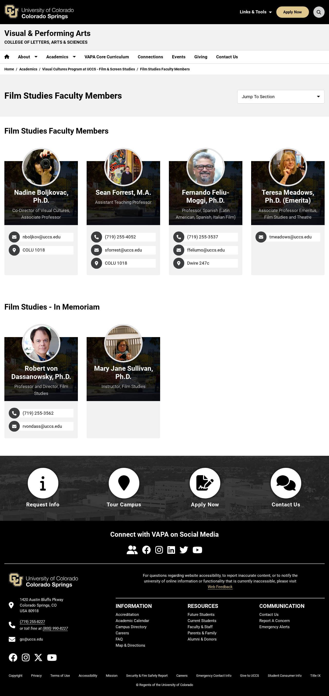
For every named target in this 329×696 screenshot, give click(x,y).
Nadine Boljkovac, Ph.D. (41, 197)
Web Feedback (220, 586)
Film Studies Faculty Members (56, 130)
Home (9, 69)
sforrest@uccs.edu (123, 250)
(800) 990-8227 (55, 628)
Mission (111, 676)
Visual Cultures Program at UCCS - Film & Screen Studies (88, 69)
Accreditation (127, 614)
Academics (28, 69)
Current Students (202, 620)
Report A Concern (274, 620)
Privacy (36, 676)
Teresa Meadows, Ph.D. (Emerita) (288, 197)
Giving (200, 56)
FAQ (119, 639)
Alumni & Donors (202, 639)
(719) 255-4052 (120, 236)
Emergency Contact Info (213, 676)
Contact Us (227, 56)
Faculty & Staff (200, 627)
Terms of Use (60, 676)
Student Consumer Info (284, 676)
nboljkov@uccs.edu (41, 236)
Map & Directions (130, 645)
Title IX (315, 676)
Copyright (15, 676)
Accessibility (88, 676)
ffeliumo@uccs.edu (206, 250)
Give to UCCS (249, 676)
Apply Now (292, 12)
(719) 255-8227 (32, 621)
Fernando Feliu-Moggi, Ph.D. (205, 197)
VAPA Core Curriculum (107, 56)
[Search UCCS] (319, 12)
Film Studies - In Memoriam (52, 306)
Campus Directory (131, 627)
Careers (122, 633)
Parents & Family (202, 633)
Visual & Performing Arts (47, 33)
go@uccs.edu (31, 639)
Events (179, 56)
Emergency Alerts (274, 627)
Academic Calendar (132, 620)
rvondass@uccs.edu (42, 426)
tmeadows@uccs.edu (290, 236)
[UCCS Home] (42, 12)
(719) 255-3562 (38, 413)
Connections (150, 56)
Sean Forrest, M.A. (123, 192)
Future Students (201, 614)
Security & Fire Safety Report (147, 676)
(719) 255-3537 (202, 236)
